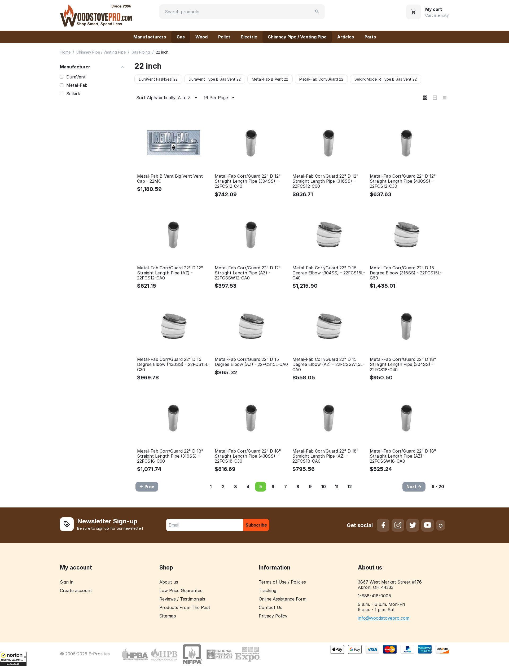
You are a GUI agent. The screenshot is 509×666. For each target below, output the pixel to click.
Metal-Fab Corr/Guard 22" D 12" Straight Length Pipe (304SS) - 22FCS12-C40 (248, 181)
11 (336, 486)
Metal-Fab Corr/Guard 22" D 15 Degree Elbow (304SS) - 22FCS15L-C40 (328, 273)
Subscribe (256, 525)
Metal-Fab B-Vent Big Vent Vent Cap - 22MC (170, 179)
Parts (370, 37)
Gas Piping (140, 52)
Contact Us (270, 607)
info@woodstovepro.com (383, 618)
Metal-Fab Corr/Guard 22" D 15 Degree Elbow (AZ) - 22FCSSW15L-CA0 (328, 364)
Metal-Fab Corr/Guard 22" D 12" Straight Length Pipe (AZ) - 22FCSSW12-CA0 (248, 273)
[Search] (317, 11)
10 (323, 486)
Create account (76, 590)
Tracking (267, 590)
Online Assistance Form (282, 599)
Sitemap (167, 616)
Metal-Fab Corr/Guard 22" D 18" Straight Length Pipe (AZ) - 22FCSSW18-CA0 (403, 456)
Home (65, 52)
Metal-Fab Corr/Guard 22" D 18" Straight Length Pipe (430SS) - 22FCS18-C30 (248, 456)
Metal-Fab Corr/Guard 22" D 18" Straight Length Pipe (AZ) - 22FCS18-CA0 (325, 456)
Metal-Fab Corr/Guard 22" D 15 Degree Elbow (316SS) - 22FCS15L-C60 (406, 273)
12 (350, 486)
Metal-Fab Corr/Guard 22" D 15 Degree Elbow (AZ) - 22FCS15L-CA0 (251, 362)
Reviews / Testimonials (182, 599)
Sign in (66, 582)
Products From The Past (184, 607)
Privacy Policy (273, 616)
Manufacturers (149, 37)
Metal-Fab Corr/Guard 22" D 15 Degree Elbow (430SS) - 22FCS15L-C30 (173, 364)
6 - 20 (438, 486)
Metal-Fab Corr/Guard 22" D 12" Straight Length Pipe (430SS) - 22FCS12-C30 (403, 181)
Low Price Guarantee (181, 590)
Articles (345, 37)
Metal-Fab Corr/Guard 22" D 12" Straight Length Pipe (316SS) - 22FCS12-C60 (325, 181)
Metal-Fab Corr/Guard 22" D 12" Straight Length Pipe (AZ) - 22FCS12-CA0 (170, 273)
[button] (13, 659)
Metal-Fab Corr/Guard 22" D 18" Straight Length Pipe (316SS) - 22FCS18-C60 (170, 456)
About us (168, 582)
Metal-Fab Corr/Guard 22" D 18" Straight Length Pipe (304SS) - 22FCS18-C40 (403, 364)
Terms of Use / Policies (282, 582)
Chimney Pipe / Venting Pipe (297, 37)
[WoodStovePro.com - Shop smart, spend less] (96, 14)
